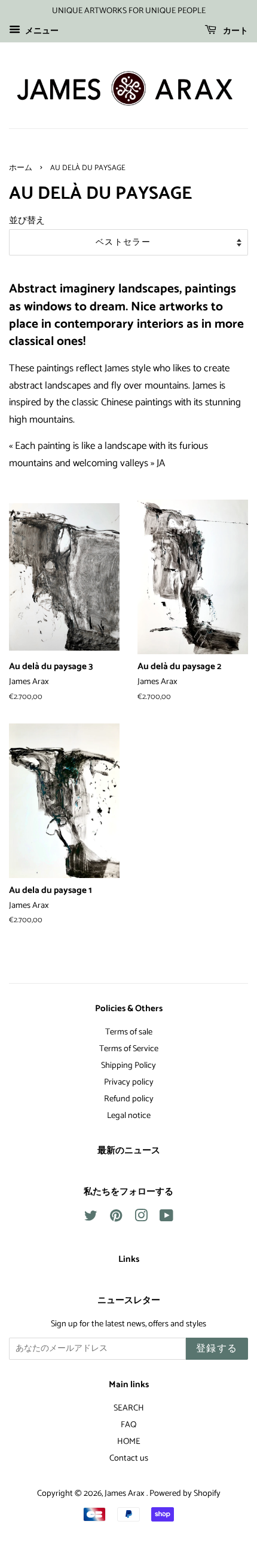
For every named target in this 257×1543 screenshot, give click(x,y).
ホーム (20, 168)
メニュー (41, 31)
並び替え (27, 220)
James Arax (125, 1493)
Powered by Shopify (185, 1493)
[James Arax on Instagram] (141, 1218)
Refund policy (129, 1099)
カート (234, 31)
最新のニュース (128, 1151)
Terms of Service (128, 1049)
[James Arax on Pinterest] (116, 1218)
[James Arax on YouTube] (166, 1218)
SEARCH (129, 1408)
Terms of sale (128, 1032)
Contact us (128, 1458)
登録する (217, 1349)
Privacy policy (129, 1082)
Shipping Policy (128, 1065)
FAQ (128, 1425)
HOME (128, 1441)
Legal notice (129, 1115)
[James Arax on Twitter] (90, 1218)
